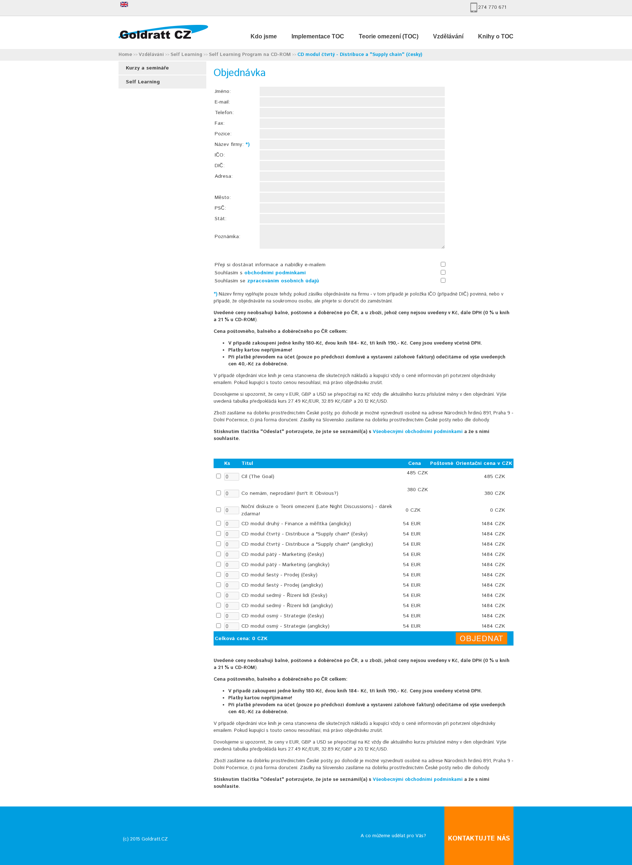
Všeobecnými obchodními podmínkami (418, 431)
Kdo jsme (264, 36)
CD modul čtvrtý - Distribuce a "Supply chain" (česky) (359, 54)
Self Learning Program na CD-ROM (250, 54)
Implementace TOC (317, 36)
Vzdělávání (448, 36)
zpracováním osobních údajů (283, 281)
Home (125, 54)
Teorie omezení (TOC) (388, 36)
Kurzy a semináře (147, 68)
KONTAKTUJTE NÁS (479, 838)
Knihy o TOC (496, 36)
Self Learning (186, 54)
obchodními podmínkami (275, 273)
